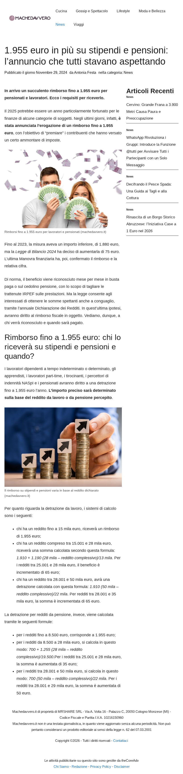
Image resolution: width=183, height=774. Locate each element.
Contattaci (120, 740)
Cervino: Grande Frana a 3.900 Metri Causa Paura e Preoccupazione (152, 111)
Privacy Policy (100, 766)
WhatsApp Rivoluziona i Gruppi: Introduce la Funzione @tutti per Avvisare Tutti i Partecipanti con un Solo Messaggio (151, 151)
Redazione (79, 766)
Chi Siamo (61, 766)
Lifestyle (123, 11)
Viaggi (79, 24)
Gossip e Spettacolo (92, 11)
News (60, 24)
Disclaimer (122, 766)
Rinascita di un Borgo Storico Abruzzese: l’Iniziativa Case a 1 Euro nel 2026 (151, 224)
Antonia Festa (85, 72)
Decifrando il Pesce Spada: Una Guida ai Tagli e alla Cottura (149, 191)
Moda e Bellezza (152, 11)
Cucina (61, 11)
